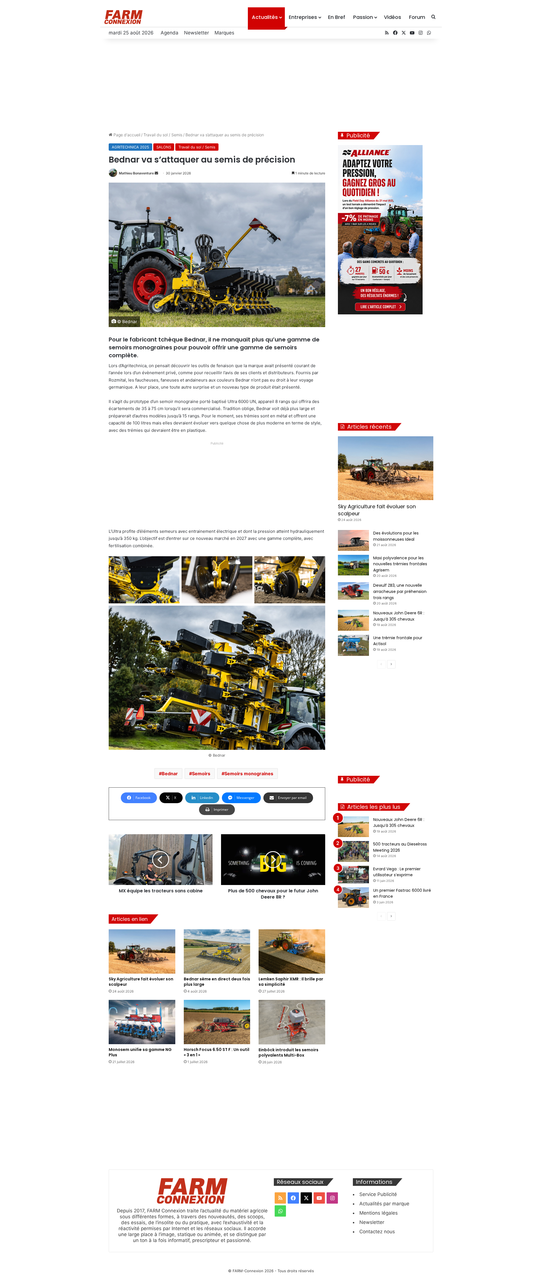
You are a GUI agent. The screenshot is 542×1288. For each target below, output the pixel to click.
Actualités (265, 17)
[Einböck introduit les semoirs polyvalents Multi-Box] (292, 1022)
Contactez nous (377, 1231)
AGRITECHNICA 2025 (130, 147)
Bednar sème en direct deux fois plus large (217, 981)
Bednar (170, 773)
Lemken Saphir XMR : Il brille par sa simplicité (291, 981)
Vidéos (392, 17)
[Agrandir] (172, 563)
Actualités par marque (384, 1203)
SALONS (163, 147)
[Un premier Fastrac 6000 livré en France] (353, 897)
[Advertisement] (271, 83)
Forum (417, 17)
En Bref (336, 17)
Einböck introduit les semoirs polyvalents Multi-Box (288, 1052)
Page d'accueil (126, 134)
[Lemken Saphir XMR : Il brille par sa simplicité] (292, 951)
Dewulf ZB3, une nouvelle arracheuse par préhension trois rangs (400, 591)
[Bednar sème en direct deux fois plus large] (217, 951)
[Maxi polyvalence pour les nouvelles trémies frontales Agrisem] (353, 565)
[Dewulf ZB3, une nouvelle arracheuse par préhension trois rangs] (353, 591)
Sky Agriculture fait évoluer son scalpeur (141, 981)
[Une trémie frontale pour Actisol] (353, 645)
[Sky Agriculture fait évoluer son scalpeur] (142, 951)
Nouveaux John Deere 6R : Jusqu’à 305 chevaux (398, 823)
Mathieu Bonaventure (136, 173)
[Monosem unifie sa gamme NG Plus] (142, 1022)
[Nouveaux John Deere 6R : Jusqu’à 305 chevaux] (353, 620)
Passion (363, 17)
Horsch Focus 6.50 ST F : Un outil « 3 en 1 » (216, 1052)
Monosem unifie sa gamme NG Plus (140, 1052)
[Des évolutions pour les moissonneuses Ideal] (353, 540)
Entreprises (303, 17)
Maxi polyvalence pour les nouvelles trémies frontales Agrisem (400, 564)
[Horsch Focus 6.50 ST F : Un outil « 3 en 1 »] (217, 1022)
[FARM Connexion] (123, 17)
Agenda (169, 33)
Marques (224, 33)
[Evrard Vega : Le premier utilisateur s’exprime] (353, 874)
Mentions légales (378, 1213)
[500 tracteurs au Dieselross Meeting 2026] (353, 851)
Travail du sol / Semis (162, 134)
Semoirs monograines (248, 773)
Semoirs (201, 773)
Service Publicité (378, 1194)
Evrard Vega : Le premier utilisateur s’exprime (397, 872)
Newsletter (196, 33)
